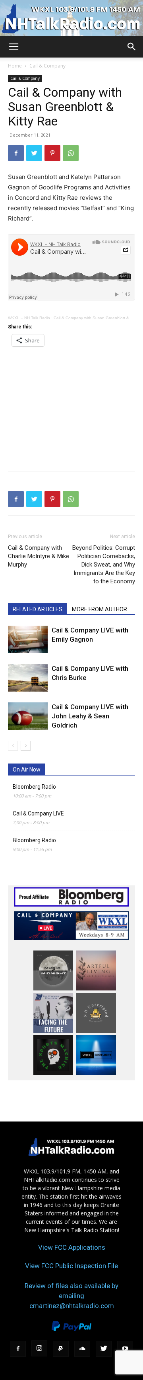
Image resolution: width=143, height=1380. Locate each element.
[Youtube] (125, 1349)
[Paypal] (61, 1349)
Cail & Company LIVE (38, 813)
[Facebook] (16, 153)
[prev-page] (13, 746)
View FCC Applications (71, 1247)
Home (15, 65)
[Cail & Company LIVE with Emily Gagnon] (28, 639)
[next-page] (26, 746)
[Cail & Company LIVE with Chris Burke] (28, 678)
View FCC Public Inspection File (71, 1266)
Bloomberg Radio (34, 786)
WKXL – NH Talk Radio (29, 318)
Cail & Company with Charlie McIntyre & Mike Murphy (38, 556)
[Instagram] (39, 1348)
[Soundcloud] (82, 1349)
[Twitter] (34, 153)
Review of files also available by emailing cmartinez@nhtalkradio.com (71, 1296)
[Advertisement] (71, 406)
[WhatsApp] (71, 153)
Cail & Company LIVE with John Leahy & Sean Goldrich (90, 716)
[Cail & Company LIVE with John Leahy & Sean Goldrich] (28, 716)
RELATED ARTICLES (37, 609)
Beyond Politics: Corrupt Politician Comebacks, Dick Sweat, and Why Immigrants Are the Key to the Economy (103, 564)
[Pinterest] (52, 153)
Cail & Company (47, 65)
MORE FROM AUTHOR (99, 609)
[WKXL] (71, 18)
